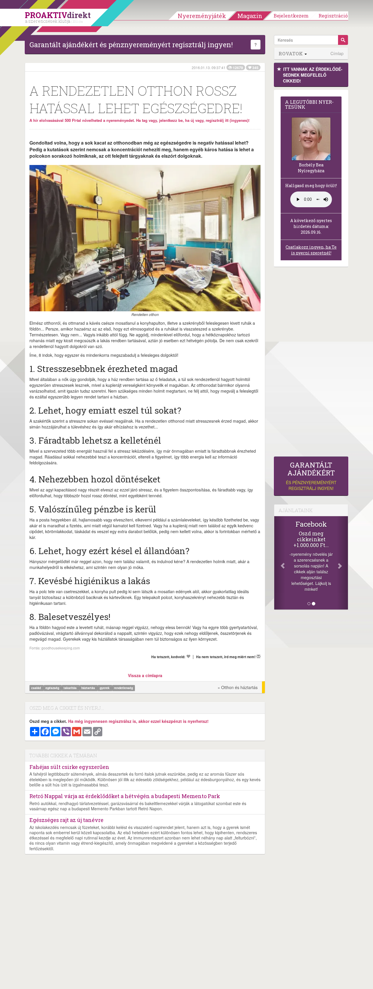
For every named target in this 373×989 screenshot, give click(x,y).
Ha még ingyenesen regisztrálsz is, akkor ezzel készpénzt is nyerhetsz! (138, 721)
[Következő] (342, 562)
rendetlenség (123, 688)
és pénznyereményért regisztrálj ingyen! (311, 476)
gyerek (105, 688)
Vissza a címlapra (145, 675)
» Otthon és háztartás (238, 687)
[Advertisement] (311, 363)
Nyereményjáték (202, 16)
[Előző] (279, 562)
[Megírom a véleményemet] (258, 656)
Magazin (249, 16)
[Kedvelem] (188, 656)
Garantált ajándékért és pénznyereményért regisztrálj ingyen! (131, 44)
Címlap (337, 53)
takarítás (71, 688)
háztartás (88, 688)
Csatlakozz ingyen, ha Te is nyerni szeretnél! (311, 250)
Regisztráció (333, 16)
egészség (52, 688)
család (36, 688)
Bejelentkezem (291, 16)
